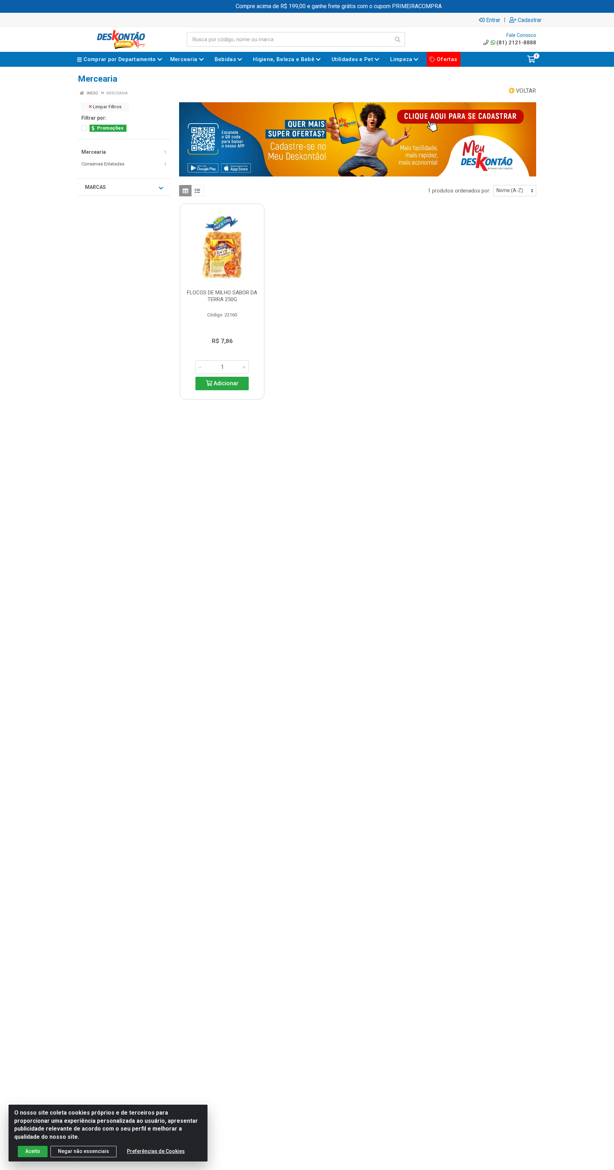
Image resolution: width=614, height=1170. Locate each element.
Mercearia (93, 152)
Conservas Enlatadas (102, 164)
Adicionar (225, 383)
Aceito (32, 1151)
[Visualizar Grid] (185, 190)
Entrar (493, 20)
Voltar (525, 90)
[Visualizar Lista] (197, 190)
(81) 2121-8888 (516, 42)
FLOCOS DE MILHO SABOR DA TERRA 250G (222, 296)
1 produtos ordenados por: (459, 190)
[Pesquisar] (397, 39)
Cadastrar (530, 20)
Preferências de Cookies (156, 1151)
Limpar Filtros (107, 106)
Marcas (95, 187)
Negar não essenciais (83, 1151)
